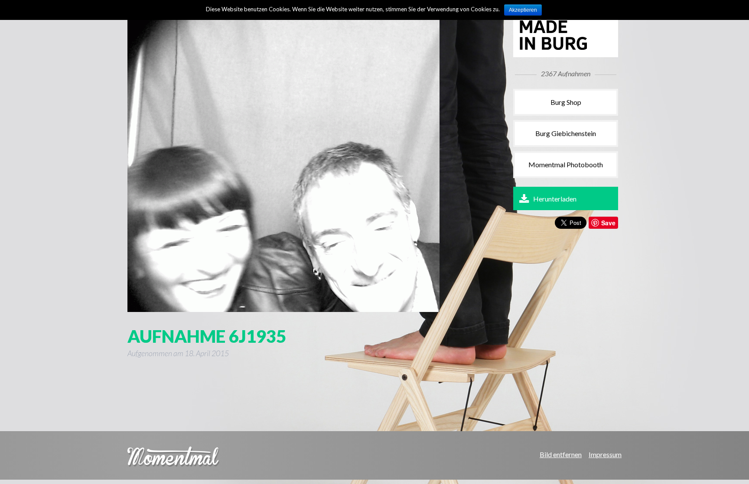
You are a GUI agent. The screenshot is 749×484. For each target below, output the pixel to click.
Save (608, 222)
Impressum (605, 454)
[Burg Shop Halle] (563, 48)
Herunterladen (554, 199)
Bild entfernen (561, 454)
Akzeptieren (523, 10)
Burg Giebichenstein (565, 133)
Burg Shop (565, 102)
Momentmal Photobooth (565, 164)
